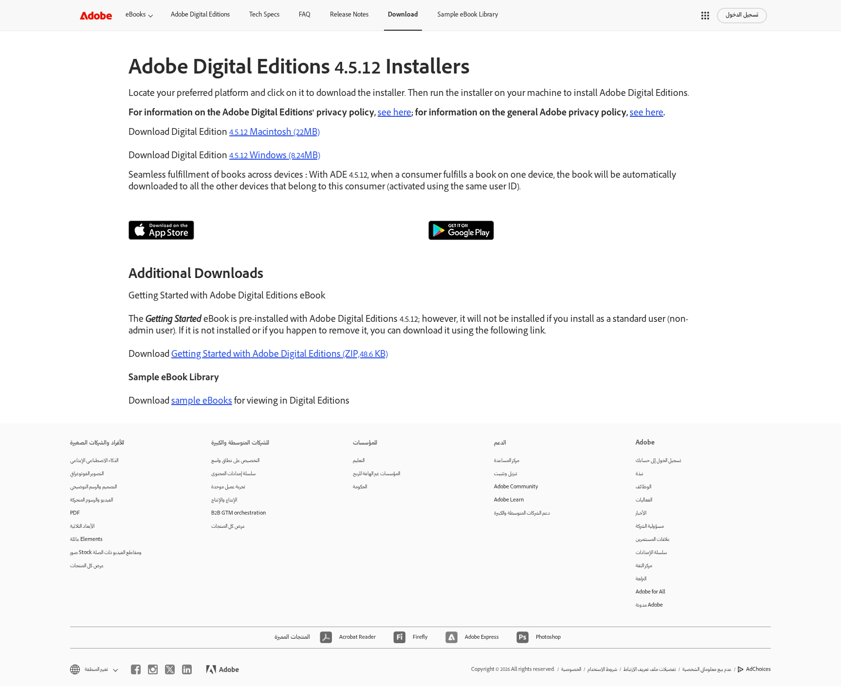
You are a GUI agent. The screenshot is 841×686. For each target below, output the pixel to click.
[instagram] (153, 669)
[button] (705, 15)
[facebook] (136, 669)
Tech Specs (264, 15)
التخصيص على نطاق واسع (235, 461)
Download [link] (403, 15)
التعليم (359, 461)
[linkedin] (187, 669)
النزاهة (641, 579)
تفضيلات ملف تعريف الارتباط (649, 670)
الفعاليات (644, 500)
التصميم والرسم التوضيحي (93, 487)
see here (394, 113)
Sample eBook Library (468, 15)
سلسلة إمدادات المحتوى (233, 474)
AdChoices (758, 670)
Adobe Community (516, 487)
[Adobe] (96, 15)
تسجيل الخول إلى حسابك (658, 461)
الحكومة (360, 487)
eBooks (136, 15)
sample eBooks (201, 401)
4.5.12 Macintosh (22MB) (274, 133)
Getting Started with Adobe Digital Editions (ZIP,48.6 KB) (279, 355)
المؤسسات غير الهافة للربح (376, 474)
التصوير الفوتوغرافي (87, 474)
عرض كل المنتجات (87, 566)
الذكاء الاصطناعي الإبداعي (94, 461)
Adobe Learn (509, 500)
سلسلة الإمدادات (651, 553)
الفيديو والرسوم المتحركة (91, 500)
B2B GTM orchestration (238, 513)
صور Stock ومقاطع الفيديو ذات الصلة (106, 553)
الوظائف (643, 487)
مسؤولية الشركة (650, 526)
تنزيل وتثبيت (505, 474)
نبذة (639, 474)
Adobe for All (650, 592)
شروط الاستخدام (602, 670)
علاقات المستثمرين (653, 540)
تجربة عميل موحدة (228, 487)
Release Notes (349, 15)
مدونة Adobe (649, 605)
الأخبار (641, 513)
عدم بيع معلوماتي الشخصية (706, 670)
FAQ (305, 15)
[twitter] (170, 669)
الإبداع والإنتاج (224, 500)
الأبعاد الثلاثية (82, 526)
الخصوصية (571, 670)
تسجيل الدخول (742, 15)
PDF (75, 513)
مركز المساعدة (506, 461)
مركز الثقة (644, 566)
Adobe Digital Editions (200, 15)
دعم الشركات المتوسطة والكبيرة (522, 513)
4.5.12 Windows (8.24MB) (274, 156)
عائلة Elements (86, 540)
